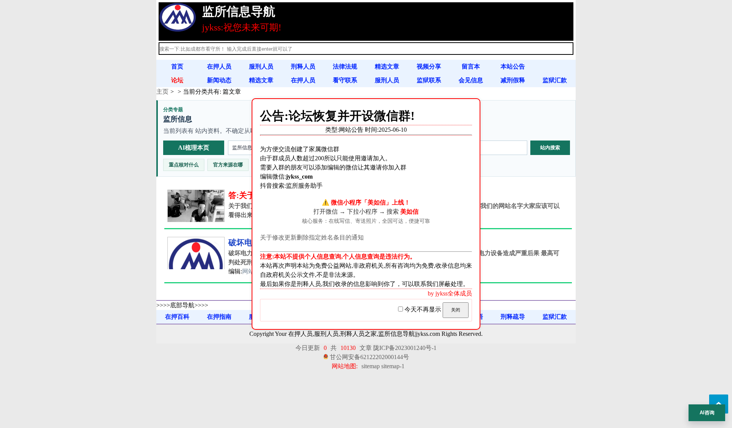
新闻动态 (219, 80)
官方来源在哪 (228, 165)
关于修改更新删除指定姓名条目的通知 (312, 237)
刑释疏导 (513, 316)
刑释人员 (303, 66)
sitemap (370, 366)
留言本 (471, 66)
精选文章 (387, 66)
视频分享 (429, 66)
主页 (162, 91)
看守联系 (345, 80)
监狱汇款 (555, 80)
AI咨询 (707, 412)
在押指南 (219, 316)
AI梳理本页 (193, 147)
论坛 (177, 80)
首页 (177, 66)
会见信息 (471, 80)
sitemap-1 (393, 366)
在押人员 (219, 66)
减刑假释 (513, 80)
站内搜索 (550, 147)
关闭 (455, 310)
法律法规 (345, 66)
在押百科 (177, 316)
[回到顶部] (718, 404)
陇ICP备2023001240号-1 (405, 348)
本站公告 (513, 66)
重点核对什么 (184, 165)
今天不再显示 (423, 309)
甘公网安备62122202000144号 (369, 357)
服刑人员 (261, 66)
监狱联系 (429, 80)
